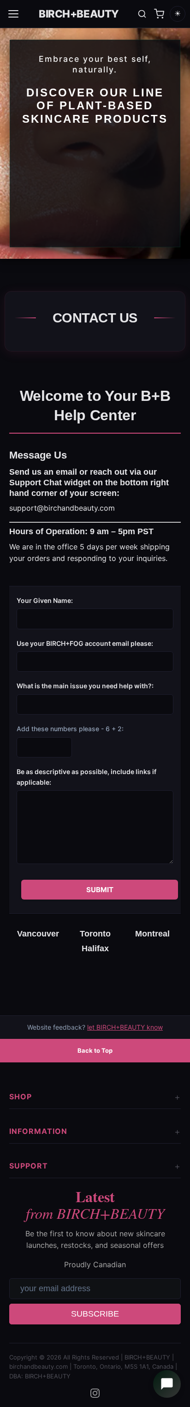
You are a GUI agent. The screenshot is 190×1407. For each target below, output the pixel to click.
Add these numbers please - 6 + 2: (70, 729)
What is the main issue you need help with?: (85, 686)
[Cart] (159, 14)
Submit (99, 889)
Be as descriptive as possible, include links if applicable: (86, 777)
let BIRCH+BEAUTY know (125, 1027)
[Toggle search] (142, 13)
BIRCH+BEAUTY (79, 13)
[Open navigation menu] (13, 13)
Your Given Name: (45, 600)
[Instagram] (95, 1393)
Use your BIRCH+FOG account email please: (85, 643)
